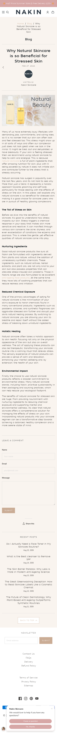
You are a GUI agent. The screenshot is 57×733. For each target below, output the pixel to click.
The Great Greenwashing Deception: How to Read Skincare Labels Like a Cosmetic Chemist (28, 584)
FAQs (28, 657)
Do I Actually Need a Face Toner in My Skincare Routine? (28, 545)
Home (20, 23)
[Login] (47, 12)
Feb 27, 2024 (28, 66)
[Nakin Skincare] (28, 11)
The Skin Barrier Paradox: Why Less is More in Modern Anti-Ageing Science (28, 570)
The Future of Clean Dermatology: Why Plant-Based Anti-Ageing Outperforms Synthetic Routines (28, 600)
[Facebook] (20, 698)
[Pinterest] (31, 698)
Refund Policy (28, 665)
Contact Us (29, 654)
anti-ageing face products (16, 277)
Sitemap (28, 685)
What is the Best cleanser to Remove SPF (28, 558)
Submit (46, 640)
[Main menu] (3, 12)
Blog (29, 23)
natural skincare (10, 161)
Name (4, 450)
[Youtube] (36, 698)
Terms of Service (28, 677)
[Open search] (7, 12)
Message (6, 478)
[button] (28, 620)
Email (4, 464)
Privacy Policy (28, 681)
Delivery (28, 661)
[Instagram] (25, 698)
